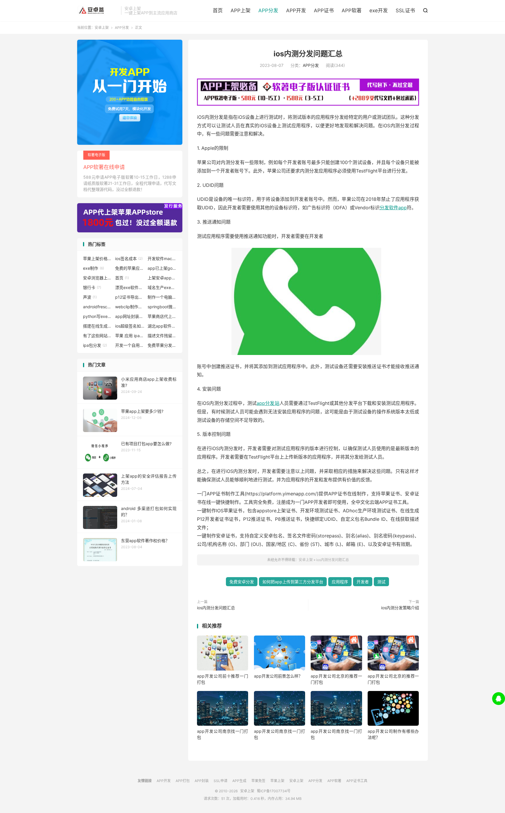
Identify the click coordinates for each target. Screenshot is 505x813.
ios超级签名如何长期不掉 (129, 325)
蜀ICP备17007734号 (273, 791)
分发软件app (393, 207)
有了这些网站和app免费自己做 (97, 335)
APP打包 (183, 781)
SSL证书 (405, 10)
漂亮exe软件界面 (129, 287)
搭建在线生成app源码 (97, 325)
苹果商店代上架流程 (162, 316)
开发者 (363, 581)
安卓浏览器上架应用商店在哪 (97, 277)
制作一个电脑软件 (162, 297)
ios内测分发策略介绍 (400, 607)
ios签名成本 (129, 258)
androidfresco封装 (97, 306)
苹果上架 (277, 781)
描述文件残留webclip (162, 335)
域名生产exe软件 (162, 287)
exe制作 (93, 268)
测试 (381, 581)
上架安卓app (162, 277)
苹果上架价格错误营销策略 (97, 258)
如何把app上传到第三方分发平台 (292, 581)
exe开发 (378, 10)
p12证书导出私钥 (129, 297)
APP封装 (202, 781)
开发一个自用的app (129, 345)
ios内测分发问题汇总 (308, 53)
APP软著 (352, 10)
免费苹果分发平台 (162, 345)
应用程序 (340, 581)
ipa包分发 (95, 345)
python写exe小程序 (97, 316)
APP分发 (268, 10)
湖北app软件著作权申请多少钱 (162, 325)
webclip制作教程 (129, 306)
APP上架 (240, 10)
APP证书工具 (356, 781)
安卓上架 (97, 10)
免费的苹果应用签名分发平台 (129, 268)
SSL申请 (220, 781)
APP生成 (239, 781)
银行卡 (92, 287)
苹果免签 (258, 781)
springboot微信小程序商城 (162, 306)
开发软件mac (162, 258)
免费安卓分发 (241, 581)
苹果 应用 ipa (129, 335)
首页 (218, 10)
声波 (90, 297)
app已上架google (162, 268)
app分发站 (268, 403)
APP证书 (324, 10)
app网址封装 (129, 316)
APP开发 (296, 10)
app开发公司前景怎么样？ (278, 675)
